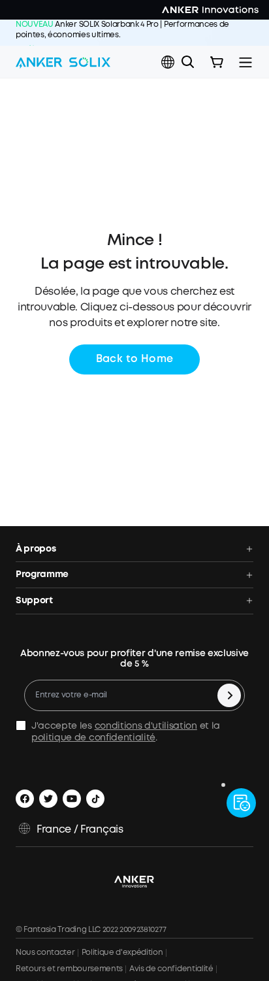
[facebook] (25, 799)
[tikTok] (95, 799)
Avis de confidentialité (171, 969)
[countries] (169, 62)
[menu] (245, 62)
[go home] (63, 62)
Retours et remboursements (69, 969)
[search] (188, 62)
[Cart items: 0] (217, 62)
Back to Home (135, 359)
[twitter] (48, 799)
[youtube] (72, 799)
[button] (167, 62)
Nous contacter (45, 952)
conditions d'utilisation (146, 726)
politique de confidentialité (93, 738)
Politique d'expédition (122, 952)
